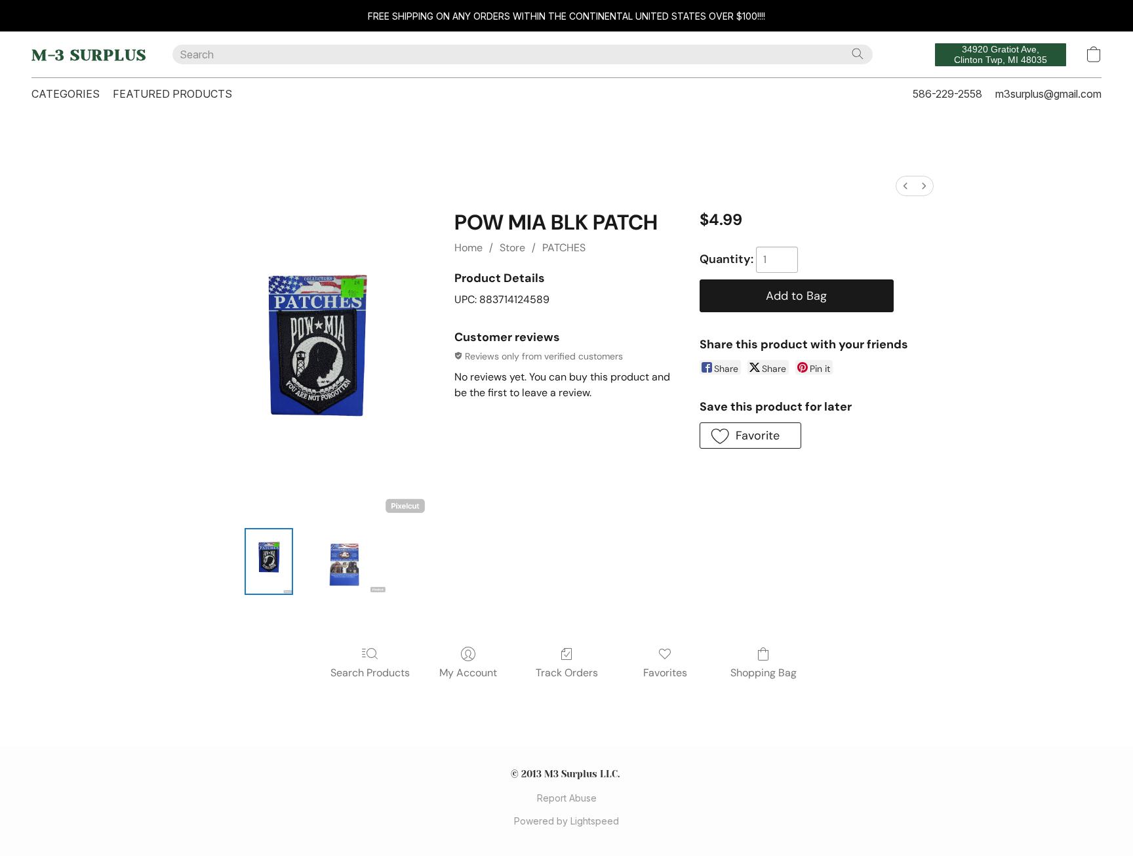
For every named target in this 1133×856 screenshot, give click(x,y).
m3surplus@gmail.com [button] (1048, 93)
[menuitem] (905, 185)
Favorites (665, 673)
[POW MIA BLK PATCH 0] (269, 561)
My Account (468, 673)
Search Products (370, 673)
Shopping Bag (763, 673)
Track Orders (567, 673)
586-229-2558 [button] (947, 93)
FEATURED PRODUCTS (172, 93)
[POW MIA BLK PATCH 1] (343, 561)
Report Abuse (567, 798)
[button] (88, 54)
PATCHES (564, 248)
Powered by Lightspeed (566, 820)
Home (468, 248)
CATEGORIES (65, 93)
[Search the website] (857, 54)
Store (512, 248)
